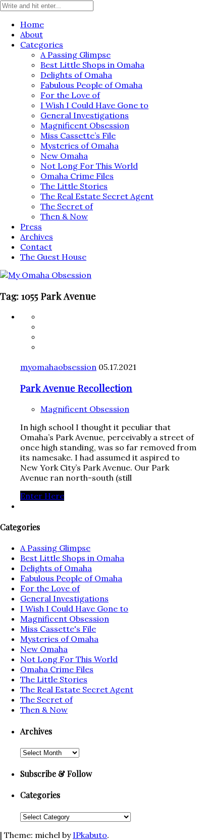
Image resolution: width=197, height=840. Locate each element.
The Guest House (53, 257)
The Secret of (66, 206)
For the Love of (70, 95)
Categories (41, 44)
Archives (36, 236)
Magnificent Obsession (84, 125)
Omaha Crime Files (77, 176)
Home (32, 24)
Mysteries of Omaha (79, 146)
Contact (36, 247)
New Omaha (64, 156)
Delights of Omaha (76, 75)
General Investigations (84, 115)
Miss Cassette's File (58, 629)
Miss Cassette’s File (78, 135)
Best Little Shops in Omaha (92, 65)
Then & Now (64, 216)
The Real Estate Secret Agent (97, 196)
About (31, 34)
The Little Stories (74, 186)
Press (31, 226)
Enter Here (42, 496)
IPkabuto (90, 835)
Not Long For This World (89, 166)
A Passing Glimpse (75, 55)
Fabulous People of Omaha (91, 85)
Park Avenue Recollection (76, 388)
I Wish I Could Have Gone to (94, 105)
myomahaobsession (58, 367)
